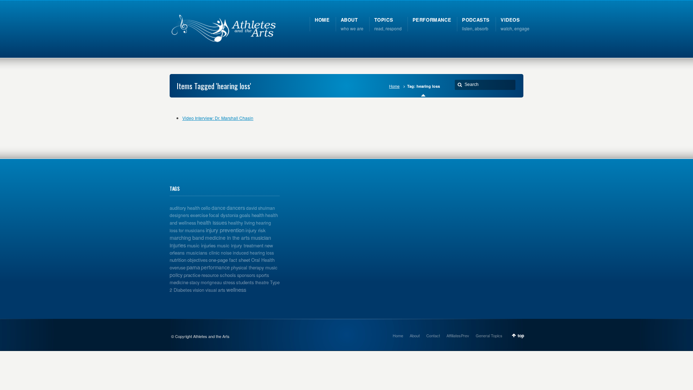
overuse (178, 267)
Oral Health (263, 260)
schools (228, 275)
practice (192, 275)
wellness (236, 289)
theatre (262, 282)
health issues (212, 222)
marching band (187, 237)
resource (210, 275)
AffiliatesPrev (457, 335)
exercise (199, 215)
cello (205, 208)
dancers (236, 207)
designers (179, 215)
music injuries (201, 245)
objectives (197, 260)
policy (176, 274)
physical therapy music (254, 267)
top (521, 335)
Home (394, 86)
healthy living (241, 223)
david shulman (260, 208)
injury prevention (225, 230)
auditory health (185, 208)
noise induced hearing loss (247, 253)
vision (198, 290)
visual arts (215, 290)
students (245, 282)
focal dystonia (223, 215)
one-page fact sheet (229, 259)
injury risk (255, 230)
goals (244, 215)
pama (193, 267)
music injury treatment (240, 245)
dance (219, 207)
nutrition (178, 259)
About (415, 335)
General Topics (489, 335)
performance (215, 267)
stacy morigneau (205, 282)
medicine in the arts (227, 237)
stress (229, 282)
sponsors (246, 275)
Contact (433, 335)
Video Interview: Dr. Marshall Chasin (217, 118)
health (258, 215)
